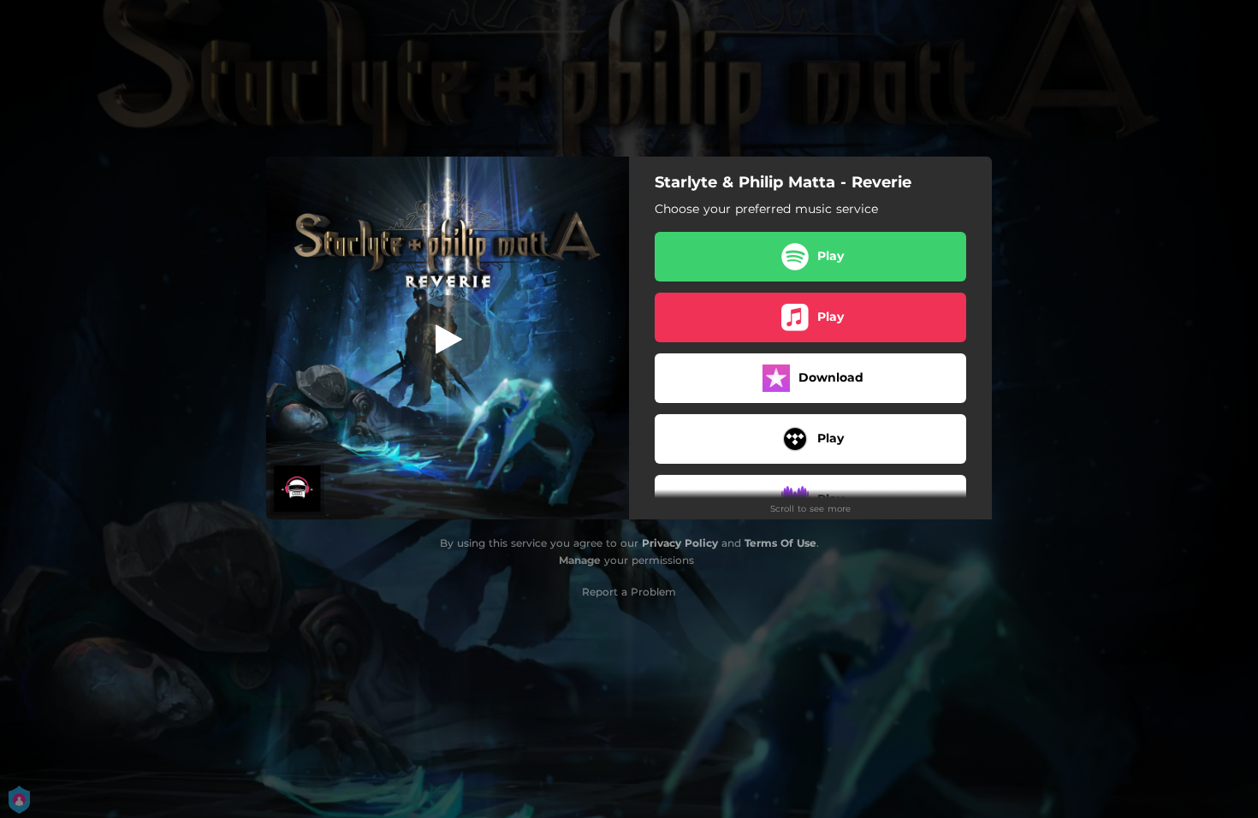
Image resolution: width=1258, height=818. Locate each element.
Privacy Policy (680, 542)
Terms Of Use (780, 542)
